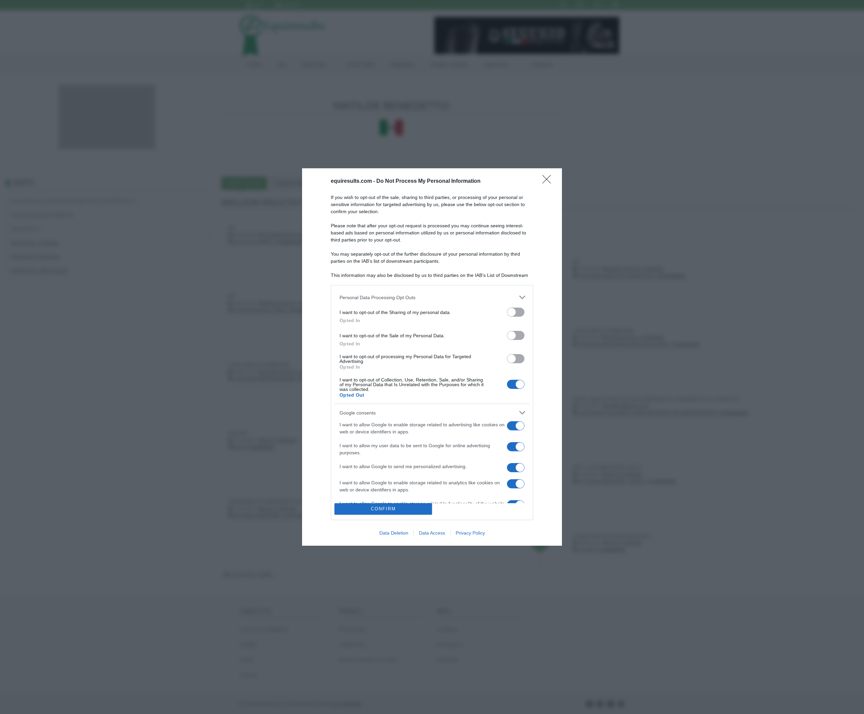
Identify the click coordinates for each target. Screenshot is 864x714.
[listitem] (432, 297)
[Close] (548, 181)
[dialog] (432, 356)
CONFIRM (383, 508)
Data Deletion (393, 533)
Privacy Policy (470, 533)
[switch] (515, 312)
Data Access (432, 533)
